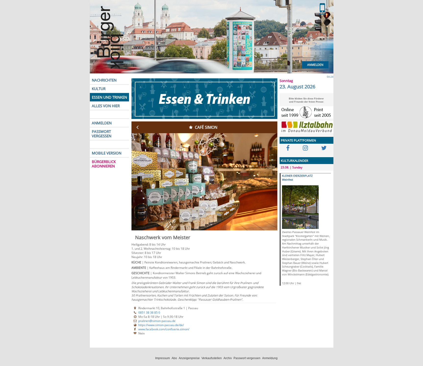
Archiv (227, 358)
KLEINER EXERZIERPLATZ (297, 175)
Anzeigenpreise (189, 358)
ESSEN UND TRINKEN (109, 97)
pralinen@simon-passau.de (157, 321)
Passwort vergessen (247, 358)
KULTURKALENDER (294, 160)
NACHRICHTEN (104, 80)
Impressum (162, 358)
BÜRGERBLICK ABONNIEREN (104, 163)
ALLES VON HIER (106, 105)
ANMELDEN (102, 122)
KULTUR (99, 88)
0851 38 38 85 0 (149, 312)
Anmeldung (270, 358)
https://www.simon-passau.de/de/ (161, 325)
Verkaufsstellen (211, 358)
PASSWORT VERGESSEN (101, 133)
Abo (174, 358)
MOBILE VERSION (106, 153)
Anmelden (315, 65)
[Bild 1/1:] (300, 207)
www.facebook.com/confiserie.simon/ (163, 329)
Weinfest (287, 179)
